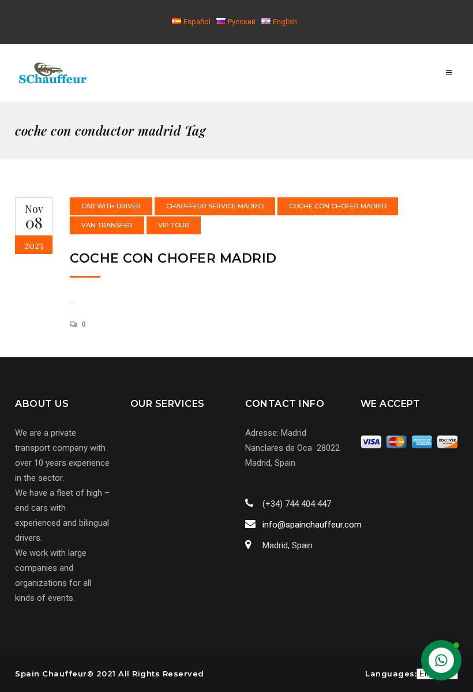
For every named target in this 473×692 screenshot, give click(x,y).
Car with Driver (111, 206)
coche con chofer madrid (337, 206)
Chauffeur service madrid (215, 206)
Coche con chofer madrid (173, 258)
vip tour (173, 225)
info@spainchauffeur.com (312, 524)
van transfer (107, 225)
